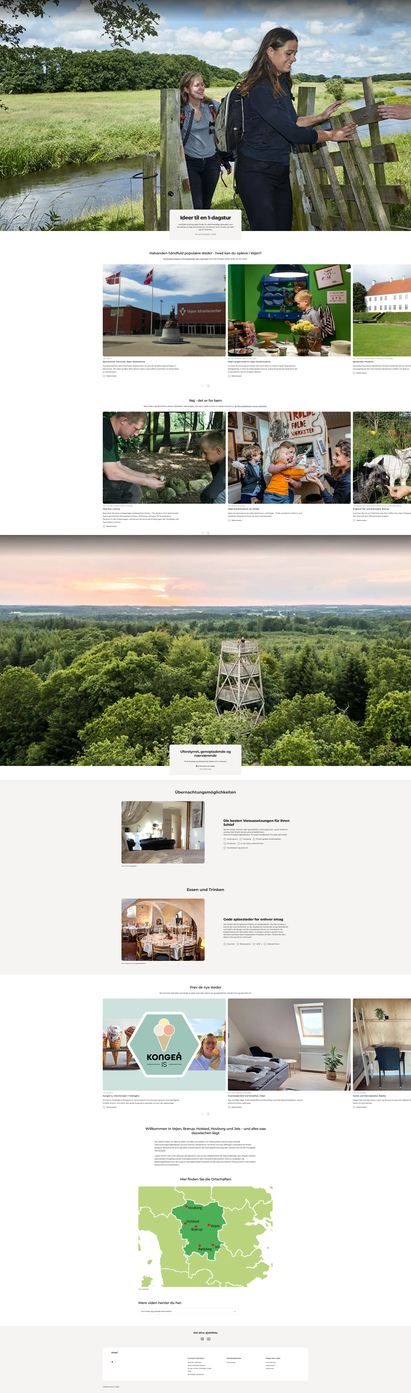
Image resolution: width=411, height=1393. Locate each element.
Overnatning (271, 1362)
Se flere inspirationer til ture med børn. (251, 406)
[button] (164, 367)
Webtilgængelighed (196, 1374)
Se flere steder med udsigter (206, 766)
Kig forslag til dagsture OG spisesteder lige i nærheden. (186, 259)
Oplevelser (270, 1368)
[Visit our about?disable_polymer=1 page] (209, 1339)
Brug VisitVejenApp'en (196, 1365)
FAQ (189, 1371)
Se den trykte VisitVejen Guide (199, 1368)
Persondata (231, 1362)
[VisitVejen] (115, 1353)
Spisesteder (270, 1365)
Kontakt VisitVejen (195, 1362)
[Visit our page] (202, 1339)
